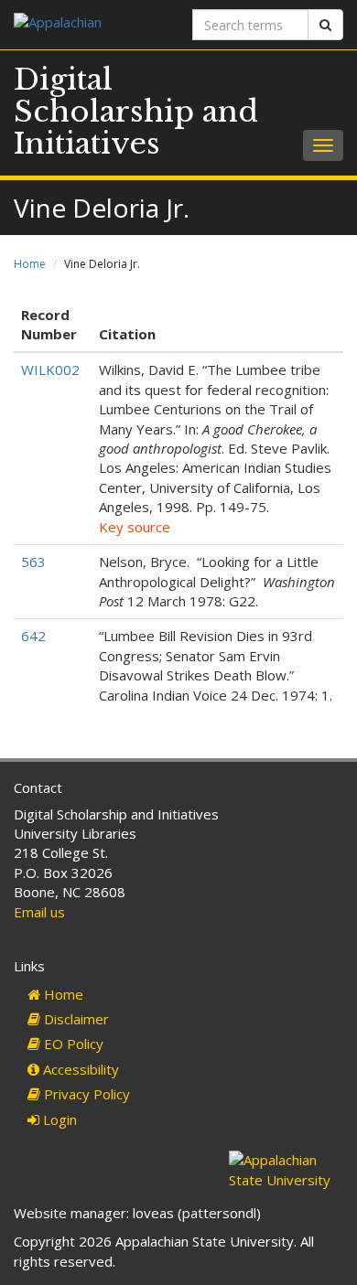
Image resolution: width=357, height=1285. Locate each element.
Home (30, 264)
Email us (39, 912)
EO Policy (71, 1043)
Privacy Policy (85, 1094)
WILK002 (50, 369)
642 (33, 635)
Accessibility (79, 1069)
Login (58, 1119)
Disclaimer (74, 1019)
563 (33, 561)
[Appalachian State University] (89, 24)
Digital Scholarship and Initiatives (136, 111)
